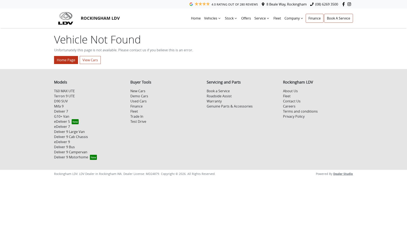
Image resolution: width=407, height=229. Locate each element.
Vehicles (210, 18)
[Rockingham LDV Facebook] (344, 4)
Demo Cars (139, 96)
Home (196, 18)
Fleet (277, 18)
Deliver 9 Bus (64, 147)
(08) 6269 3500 (326, 4)
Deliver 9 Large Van (69, 131)
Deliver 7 (61, 111)
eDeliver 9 (62, 142)
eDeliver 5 (62, 121)
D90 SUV (61, 101)
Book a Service (218, 91)
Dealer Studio (343, 174)
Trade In (136, 116)
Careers (289, 106)
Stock (229, 18)
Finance (314, 18)
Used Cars (138, 101)
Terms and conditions (300, 111)
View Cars (90, 60)
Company (292, 18)
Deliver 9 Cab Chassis (71, 136)
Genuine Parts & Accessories (230, 106)
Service (260, 18)
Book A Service (338, 18)
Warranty (214, 101)
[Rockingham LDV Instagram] (350, 4)
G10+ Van (61, 116)
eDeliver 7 (62, 126)
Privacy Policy (294, 116)
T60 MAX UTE (64, 91)
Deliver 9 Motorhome (71, 157)
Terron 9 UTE (64, 96)
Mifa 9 (59, 106)
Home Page (66, 60)
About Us (290, 91)
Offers (246, 18)
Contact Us (292, 101)
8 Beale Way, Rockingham (286, 4)
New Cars (137, 91)
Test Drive (138, 121)
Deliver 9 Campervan (70, 152)
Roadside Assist (219, 96)
